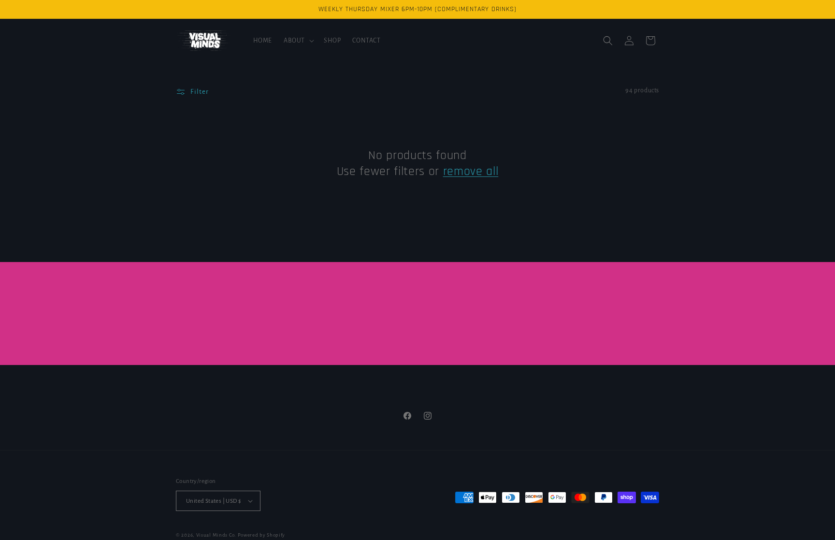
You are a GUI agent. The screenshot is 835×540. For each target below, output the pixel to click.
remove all (471, 171)
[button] (298, 40)
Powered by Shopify (262, 535)
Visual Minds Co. (216, 535)
